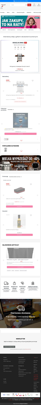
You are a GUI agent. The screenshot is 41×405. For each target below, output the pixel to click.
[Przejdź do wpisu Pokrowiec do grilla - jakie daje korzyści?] (20, 253)
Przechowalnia (21, 362)
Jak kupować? (21, 376)
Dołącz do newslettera (9, 346)
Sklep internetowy (20, 403)
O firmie (4, 382)
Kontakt (4, 381)
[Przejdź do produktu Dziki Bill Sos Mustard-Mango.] (19, 221)
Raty (4, 369)
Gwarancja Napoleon (22, 369)
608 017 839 (36, 376)
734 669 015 (36, 375)
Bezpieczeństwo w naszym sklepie (24, 372)
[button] (29, 5)
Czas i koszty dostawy (7, 371)
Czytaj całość (20, 267)
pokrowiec (17, 270)
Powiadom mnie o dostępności (20, 101)
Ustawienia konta (21, 361)
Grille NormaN (20, 371)
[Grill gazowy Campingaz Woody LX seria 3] (20, 58)
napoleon (9, 270)
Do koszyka (20, 133)
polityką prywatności (28, 349)
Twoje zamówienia (21, 359)
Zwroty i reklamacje (7, 361)
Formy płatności (6, 368)
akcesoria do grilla (23, 270)
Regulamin (5, 359)
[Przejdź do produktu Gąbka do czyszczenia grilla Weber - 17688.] (19, 190)
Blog (19, 368)
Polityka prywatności (22, 374)
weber (13, 270)
